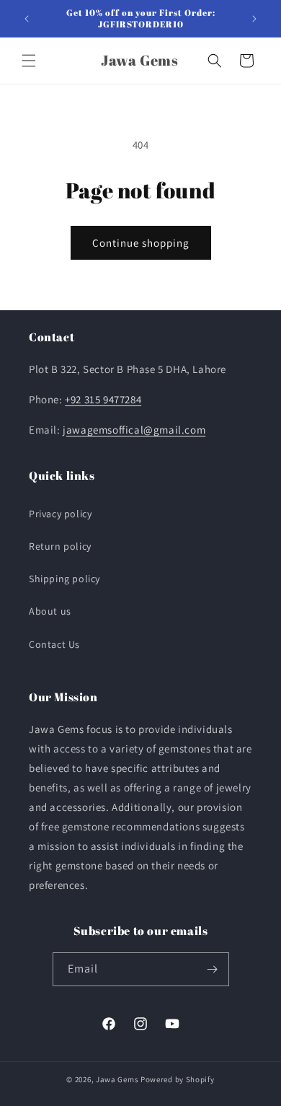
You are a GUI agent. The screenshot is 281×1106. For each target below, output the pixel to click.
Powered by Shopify (177, 1079)
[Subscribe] (212, 969)
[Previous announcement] (27, 19)
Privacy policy (60, 513)
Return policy (60, 546)
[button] (29, 60)
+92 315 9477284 (103, 399)
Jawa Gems (117, 1079)
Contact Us (54, 644)
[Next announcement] (254, 19)
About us (50, 611)
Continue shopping (140, 243)
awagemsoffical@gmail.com (135, 429)
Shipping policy (64, 578)
